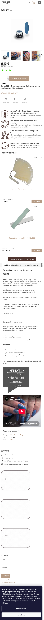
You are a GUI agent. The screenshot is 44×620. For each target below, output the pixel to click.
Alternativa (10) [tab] (16, 265)
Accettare (21, 615)
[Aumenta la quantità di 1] (8, 77)
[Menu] (39, 3)
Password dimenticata (8, 582)
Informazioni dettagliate (8, 93)
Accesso (6, 576)
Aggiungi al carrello (20, 78)
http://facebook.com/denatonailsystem (16, 461)
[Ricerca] (29, 3)
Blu (11, 440)
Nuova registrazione (7, 580)
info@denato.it (8, 455)
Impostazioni (21, 608)
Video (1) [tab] (35, 265)
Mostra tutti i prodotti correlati (22, 259)
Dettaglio (36, 201)
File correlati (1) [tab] (27, 265)
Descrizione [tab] (6, 265)
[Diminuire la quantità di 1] (8, 79)
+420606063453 (8, 458)
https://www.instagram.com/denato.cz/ (16, 464)
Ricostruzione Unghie (17, 435)
